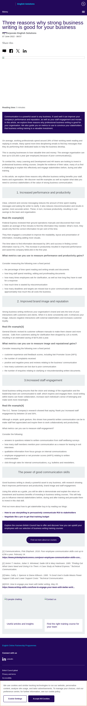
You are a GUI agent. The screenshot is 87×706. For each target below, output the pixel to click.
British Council (8, 4)
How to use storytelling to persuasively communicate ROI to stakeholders (40, 512)
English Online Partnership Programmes (19, 645)
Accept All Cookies (41, 699)
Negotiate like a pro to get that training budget (27, 517)
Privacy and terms (9, 674)
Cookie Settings (15, 699)
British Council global (10, 670)
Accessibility (7, 678)
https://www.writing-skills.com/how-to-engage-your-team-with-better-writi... (38, 587)
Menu (5, 11)
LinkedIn (10, 659)
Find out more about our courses (44, 540)
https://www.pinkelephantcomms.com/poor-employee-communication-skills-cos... (41, 557)
